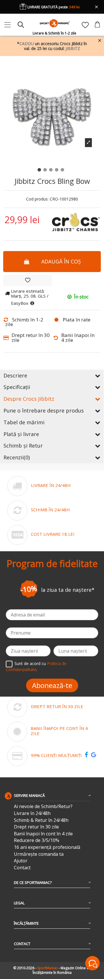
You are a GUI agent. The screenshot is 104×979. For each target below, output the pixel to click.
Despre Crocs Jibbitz (28, 398)
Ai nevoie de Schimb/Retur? (43, 806)
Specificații (16, 386)
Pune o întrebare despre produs (43, 410)
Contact (22, 867)
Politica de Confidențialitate (36, 666)
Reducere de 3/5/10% (36, 840)
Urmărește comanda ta (39, 854)
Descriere (15, 375)
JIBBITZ (73, 48)
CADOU (26, 43)
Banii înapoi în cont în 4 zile (43, 833)
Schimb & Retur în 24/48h (41, 820)
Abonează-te (52, 685)
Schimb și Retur (23, 445)
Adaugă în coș (61, 261)
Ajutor (20, 860)
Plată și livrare (21, 434)
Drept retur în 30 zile (36, 826)
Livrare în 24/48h (32, 813)
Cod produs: (37, 199)
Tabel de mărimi (23, 422)
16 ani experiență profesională (47, 847)
